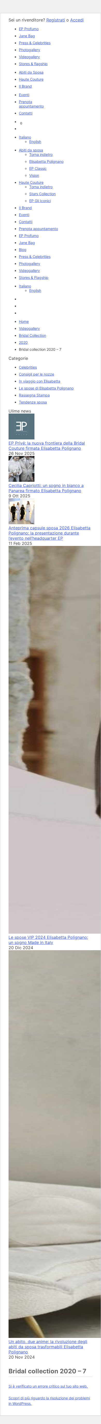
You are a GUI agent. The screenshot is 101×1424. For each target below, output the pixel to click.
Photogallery (29, 50)
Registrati (55, 19)
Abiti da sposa (31, 150)
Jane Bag (27, 36)
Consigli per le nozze (36, 374)
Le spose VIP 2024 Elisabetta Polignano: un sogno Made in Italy (48, 940)
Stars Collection (42, 194)
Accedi (77, 19)
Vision (34, 175)
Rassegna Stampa (34, 395)
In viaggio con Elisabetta (39, 381)
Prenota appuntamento (31, 104)
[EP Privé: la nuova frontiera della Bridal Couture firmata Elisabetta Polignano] (21, 437)
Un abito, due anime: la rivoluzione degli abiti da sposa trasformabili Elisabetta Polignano (48, 1346)
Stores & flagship (33, 64)
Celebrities (28, 367)
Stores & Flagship (33, 277)
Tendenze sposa (33, 402)
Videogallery (29, 57)
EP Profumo (29, 29)
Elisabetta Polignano (46, 161)
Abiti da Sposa (31, 72)
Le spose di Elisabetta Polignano (46, 388)
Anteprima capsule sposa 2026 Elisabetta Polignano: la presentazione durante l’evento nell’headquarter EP (49, 533)
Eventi (24, 95)
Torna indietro (41, 154)
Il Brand (25, 86)
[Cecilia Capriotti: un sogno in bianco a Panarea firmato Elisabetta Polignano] (21, 480)
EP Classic (38, 168)
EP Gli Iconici (40, 201)
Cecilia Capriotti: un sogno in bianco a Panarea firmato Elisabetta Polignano (46, 488)
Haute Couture (31, 79)
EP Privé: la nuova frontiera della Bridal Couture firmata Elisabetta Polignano (47, 445)
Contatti (25, 113)
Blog (22, 249)
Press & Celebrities (35, 43)
